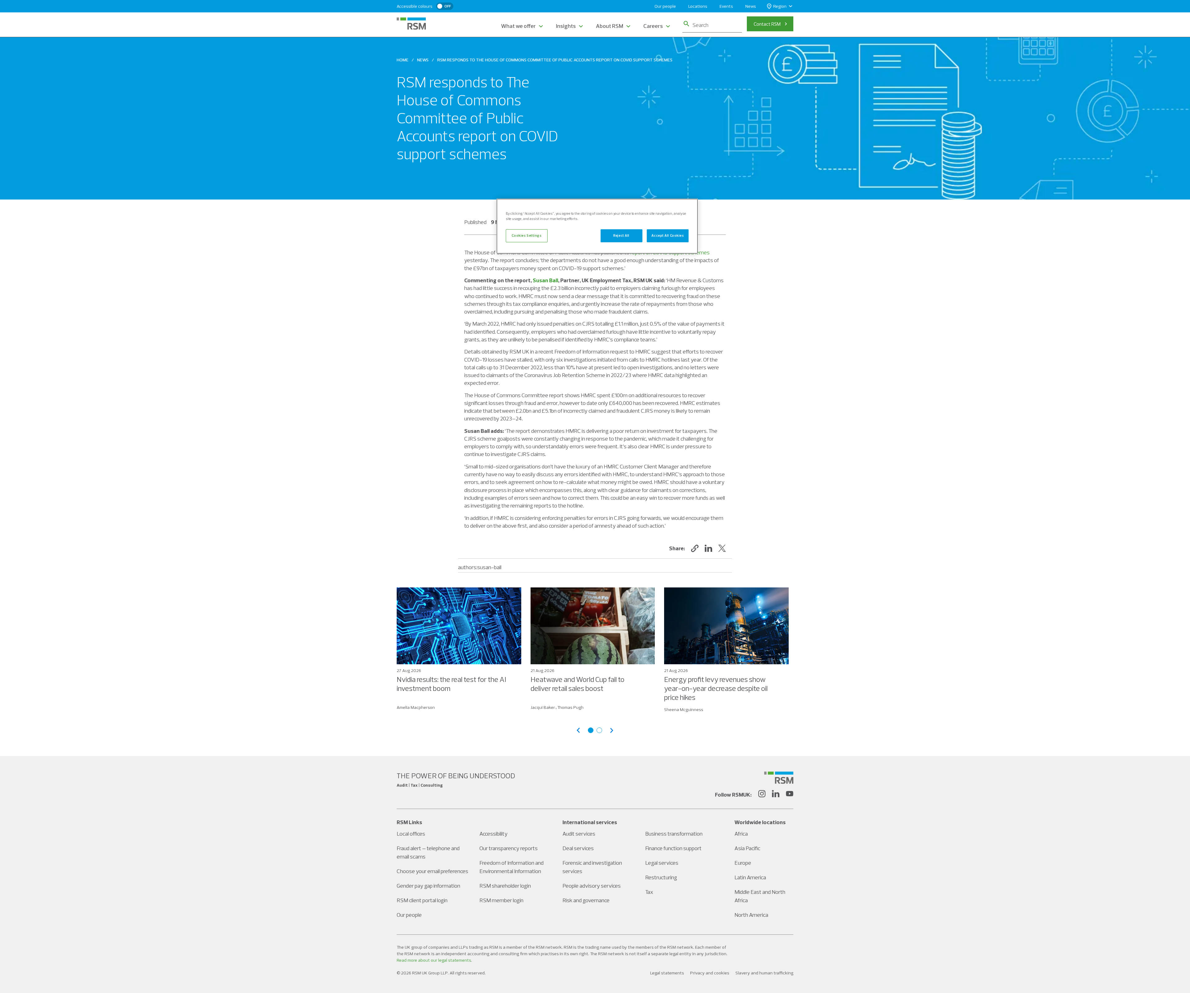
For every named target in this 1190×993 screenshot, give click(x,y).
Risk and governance (586, 900)
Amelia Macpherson (416, 707)
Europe (742, 862)
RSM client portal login (422, 900)
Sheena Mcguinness (683, 709)
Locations (697, 6)
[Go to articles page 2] (599, 730)
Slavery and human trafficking (764, 973)
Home (402, 60)
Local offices (411, 833)
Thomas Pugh (570, 707)
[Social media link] (778, 777)
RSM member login (501, 900)
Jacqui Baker (543, 707)
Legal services (661, 862)
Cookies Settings (526, 235)
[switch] (444, 6)
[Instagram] (761, 794)
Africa (741, 833)
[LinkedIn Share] (708, 548)
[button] (695, 548)
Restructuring (661, 877)
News (750, 6)
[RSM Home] (411, 23)
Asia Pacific (747, 848)
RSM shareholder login (505, 885)
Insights (566, 25)
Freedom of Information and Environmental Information (511, 867)
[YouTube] (789, 794)
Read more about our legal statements (434, 960)
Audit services (578, 833)
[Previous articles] (578, 730)
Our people (665, 6)
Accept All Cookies (667, 235)
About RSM (609, 25)
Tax (649, 891)
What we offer (518, 25)
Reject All (621, 235)
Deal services (578, 848)
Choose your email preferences (432, 871)
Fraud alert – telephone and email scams (428, 852)
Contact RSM (767, 24)
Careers (653, 25)
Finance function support (673, 848)
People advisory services (591, 885)
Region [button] (780, 6)
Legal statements (667, 973)
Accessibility (493, 833)
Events (726, 6)
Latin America (750, 877)
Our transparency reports (508, 848)
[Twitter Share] (722, 548)
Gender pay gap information (428, 885)
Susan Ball (545, 280)
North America (751, 914)
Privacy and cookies (709, 973)
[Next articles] (611, 730)
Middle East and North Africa (759, 896)
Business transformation (674, 833)
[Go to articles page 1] (590, 730)
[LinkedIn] (775, 794)
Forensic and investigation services (592, 867)
